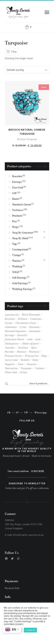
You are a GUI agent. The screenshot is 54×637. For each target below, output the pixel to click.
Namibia (10, 347)
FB (8, 412)
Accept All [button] (30, 630)
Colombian (11, 327)
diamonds (34, 331)
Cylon (23, 327)
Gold (29, 339)
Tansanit (31, 364)
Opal (33, 347)
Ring (44, 355)
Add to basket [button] (27, 119)
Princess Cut (31, 355)
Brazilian (10, 318)
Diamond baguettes (15, 331)
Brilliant (21, 139)
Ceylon (8, 323)
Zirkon (23, 372)
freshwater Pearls (14, 339)
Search (7, 383)
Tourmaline (11, 368)
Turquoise (32, 139)
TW (26, 412)
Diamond (34, 327)
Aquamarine (12, 314)
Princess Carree (13, 355)
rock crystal (11, 360)
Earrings (9, 335)
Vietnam (39, 368)
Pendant (21, 351)
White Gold (11, 372)
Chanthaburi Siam (25, 323)
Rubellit (25, 360)
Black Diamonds (31, 314)
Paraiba (9, 351)
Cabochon (35, 318)
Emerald (22, 335)
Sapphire (10, 364)
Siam (21, 364)
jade (38, 339)
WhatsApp (40, 412)
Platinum (34, 351)
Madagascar (12, 343)
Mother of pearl (30, 343)
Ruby (35, 360)
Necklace (23, 347)
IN (17, 412)
